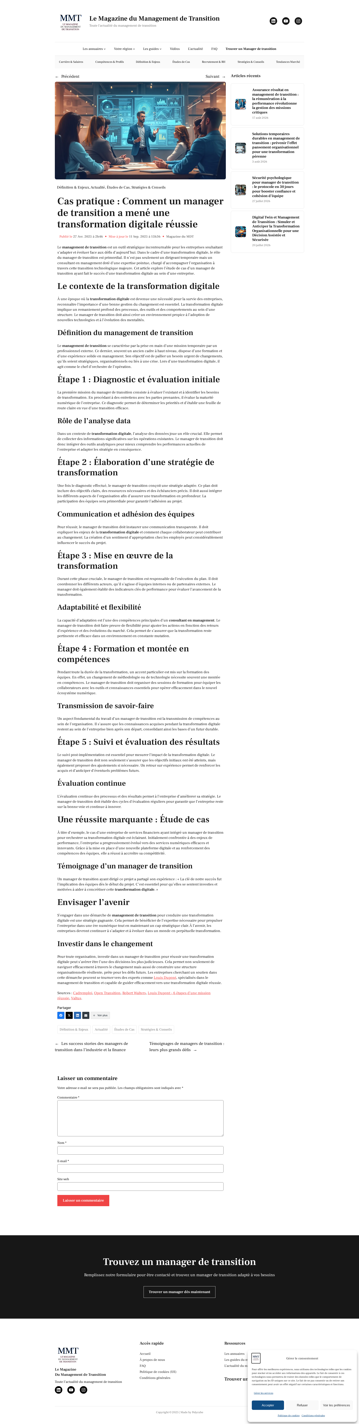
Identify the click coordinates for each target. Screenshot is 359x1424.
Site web (63, 1179)
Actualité (98, 187)
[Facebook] (60, 1015)
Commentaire (68, 1097)
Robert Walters (134, 993)
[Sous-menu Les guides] (161, 49)
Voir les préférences (336, 1405)
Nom (61, 1143)
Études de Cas (118, 187)
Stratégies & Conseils (149, 187)
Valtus (76, 998)
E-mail (63, 1161)
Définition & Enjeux (73, 187)
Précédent (70, 76)
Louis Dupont (165, 977)
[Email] (85, 1015)
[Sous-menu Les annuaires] (105, 49)
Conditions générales (313, 1415)
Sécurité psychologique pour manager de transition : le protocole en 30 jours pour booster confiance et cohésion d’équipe (275, 187)
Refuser (302, 1405)
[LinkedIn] (77, 1015)
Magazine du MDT (180, 236)
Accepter (268, 1405)
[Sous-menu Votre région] (134, 49)
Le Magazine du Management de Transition (154, 18)
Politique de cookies (289, 1415)
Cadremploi (82, 993)
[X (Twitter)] (69, 1015)
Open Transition (107, 993)
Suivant (212, 76)
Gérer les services (263, 1393)
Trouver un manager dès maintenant (179, 1292)
